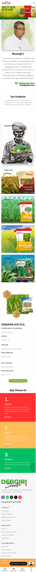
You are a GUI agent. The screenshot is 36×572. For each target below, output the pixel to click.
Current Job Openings (7, 535)
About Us (4, 528)
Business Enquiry (6, 556)
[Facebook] (3, 497)
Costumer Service (7, 543)
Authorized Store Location (9, 553)
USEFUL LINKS (5, 525)
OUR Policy (5, 507)
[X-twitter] (15, 497)
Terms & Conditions (7, 514)
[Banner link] (18, 143)
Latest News (5, 538)
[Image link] (14, 483)
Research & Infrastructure (9, 532)
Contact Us (4, 546)
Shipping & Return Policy (8, 517)
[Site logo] (6, 2)
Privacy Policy (5, 511)
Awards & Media (6, 520)
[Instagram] (11, 497)
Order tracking (5, 549)
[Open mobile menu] (34, 3)
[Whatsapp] (7, 497)
